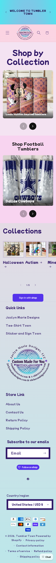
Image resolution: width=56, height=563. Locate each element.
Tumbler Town (25, 535)
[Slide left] (21, 285)
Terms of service (19, 550)
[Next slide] (32, 126)
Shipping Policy (18, 428)
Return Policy (17, 420)
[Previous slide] (23, 126)
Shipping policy (30, 556)
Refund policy (43, 550)
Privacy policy (35, 540)
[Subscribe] (44, 453)
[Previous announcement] (6, 12)
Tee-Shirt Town (18, 325)
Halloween (13, 262)
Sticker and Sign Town (23, 333)
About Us (13, 404)
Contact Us (15, 412)
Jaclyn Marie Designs (23, 317)
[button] (7, 33)
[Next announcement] (50, 12)
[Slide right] (35, 285)
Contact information (30, 545)
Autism (31, 262)
